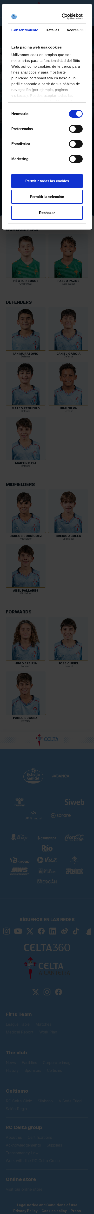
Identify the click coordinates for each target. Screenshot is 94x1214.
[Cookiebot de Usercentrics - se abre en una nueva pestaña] (63, 16)
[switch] (76, 129)
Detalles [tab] (52, 30)
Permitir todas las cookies (47, 181)
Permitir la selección (47, 197)
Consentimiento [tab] (24, 30)
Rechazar (47, 213)
